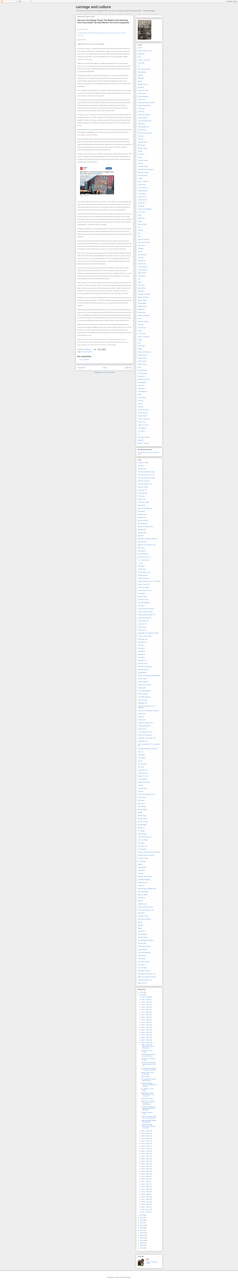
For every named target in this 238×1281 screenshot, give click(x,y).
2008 (141, 1238)
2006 (141, 1243)
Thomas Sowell (142, 416)
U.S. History (141, 431)
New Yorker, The (143, 846)
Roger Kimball (142, 358)
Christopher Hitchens (144, 114)
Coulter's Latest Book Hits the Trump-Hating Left (148, 1117)
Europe (140, 157)
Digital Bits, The (142, 660)
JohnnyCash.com (143, 770)
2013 (141, 1225)
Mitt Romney (141, 312)
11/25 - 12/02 (145, 1009)
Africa (139, 57)
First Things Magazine (144, 691)
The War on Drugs (143, 409)
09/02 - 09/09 (145, 1040)
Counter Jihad (142, 627)
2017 (141, 1215)
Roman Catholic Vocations (145, 907)
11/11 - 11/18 (145, 1014)
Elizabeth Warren (143, 142)
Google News (142, 713)
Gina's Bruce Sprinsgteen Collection (148, 710)
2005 (141, 1245)
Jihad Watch (141, 755)
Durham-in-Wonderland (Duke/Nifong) (149, 675)
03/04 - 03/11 (145, 1191)
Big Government (142, 523)
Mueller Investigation (144, 315)
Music (139, 318)
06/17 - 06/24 (145, 1153)
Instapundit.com (142, 741)
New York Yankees (143, 321)
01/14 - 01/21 (145, 1209)
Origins (140, 330)
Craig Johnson (142, 630)
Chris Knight (141, 108)
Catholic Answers (143, 575)
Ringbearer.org (142, 904)
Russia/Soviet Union (144, 379)
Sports (140, 394)
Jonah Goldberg (142, 267)
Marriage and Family (144, 294)
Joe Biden (141, 248)
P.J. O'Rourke (142, 333)
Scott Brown (141, 388)
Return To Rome (142, 894)
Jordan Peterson (143, 270)
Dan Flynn (141, 645)
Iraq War (140, 230)
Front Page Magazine (144, 697)
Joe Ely (140, 251)
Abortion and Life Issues (145, 50)
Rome (139, 367)
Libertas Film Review (144, 782)
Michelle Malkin (142, 306)
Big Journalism (142, 532)
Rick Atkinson (142, 897)
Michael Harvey (142, 818)
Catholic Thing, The (143, 584)
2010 (141, 1233)
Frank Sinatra (142, 184)
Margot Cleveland (83, 29)
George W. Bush (142, 200)
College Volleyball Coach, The (146, 614)
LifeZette (140, 785)
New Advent (141, 843)
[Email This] (98, 349)
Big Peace (141, 535)
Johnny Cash (141, 263)
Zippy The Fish (142, 983)
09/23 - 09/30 (145, 1032)
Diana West (141, 657)
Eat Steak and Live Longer (146, 1051)
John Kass (141, 257)
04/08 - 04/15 (145, 1179)
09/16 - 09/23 (145, 1035)
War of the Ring (142, 967)
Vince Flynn (141, 964)
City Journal (141, 605)
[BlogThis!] (100, 349)
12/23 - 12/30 (145, 999)
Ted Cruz (140, 403)
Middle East (141, 309)
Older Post (128, 368)
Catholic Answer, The (144, 572)
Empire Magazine (143, 681)
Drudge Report (142, 672)
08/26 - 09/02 (145, 1042)
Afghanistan (141, 54)
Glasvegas (141, 206)
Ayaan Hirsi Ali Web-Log (145, 508)
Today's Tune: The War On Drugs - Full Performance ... (148, 1102)
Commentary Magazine (145, 618)
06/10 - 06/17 (145, 1156)
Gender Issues (142, 196)
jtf (148, 1259)
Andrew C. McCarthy (144, 60)
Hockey (140, 221)
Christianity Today (143, 599)
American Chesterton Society (146, 472)
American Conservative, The (146, 475)
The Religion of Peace (144, 946)
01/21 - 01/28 (145, 1207)
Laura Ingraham (142, 779)
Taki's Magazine (142, 934)
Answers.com (142, 499)
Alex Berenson (142, 468)
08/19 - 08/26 (145, 1131)
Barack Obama (142, 72)
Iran (139, 227)
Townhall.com (142, 955)
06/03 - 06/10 (145, 1158)
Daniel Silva (141, 651)
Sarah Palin (141, 385)
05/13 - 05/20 (145, 1166)
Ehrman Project (142, 678)
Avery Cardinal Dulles (144, 69)
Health (140, 215)
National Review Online (144, 837)
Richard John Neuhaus (144, 352)
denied (97, 114)
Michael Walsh (142, 303)
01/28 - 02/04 (145, 1204)
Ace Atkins (141, 465)
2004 (141, 1248)
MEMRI (140, 812)
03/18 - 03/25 (145, 1186)
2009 (141, 1235)
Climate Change (142, 117)
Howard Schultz (142, 224)
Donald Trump (142, 130)
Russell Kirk (141, 376)
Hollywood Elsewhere (144, 726)
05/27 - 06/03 (145, 1161)
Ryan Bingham (142, 382)
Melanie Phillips (142, 300)
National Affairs (142, 834)
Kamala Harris (142, 273)
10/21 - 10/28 (145, 1022)
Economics (141, 136)
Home (105, 368)
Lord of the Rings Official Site (146, 794)
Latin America (142, 276)
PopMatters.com (142, 882)
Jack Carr (140, 751)
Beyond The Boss (143, 520)
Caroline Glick (142, 569)
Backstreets (141, 511)
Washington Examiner (144, 970)
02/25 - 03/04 (145, 1194)
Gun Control (141, 212)
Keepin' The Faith (143, 776)
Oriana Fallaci (142, 327)
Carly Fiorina (141, 99)
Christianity (141, 111)
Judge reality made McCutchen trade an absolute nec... (147, 1046)
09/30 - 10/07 (145, 1030)
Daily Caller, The (142, 639)
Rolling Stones (142, 364)
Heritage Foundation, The (145, 723)
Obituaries (141, 324)
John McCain (141, 260)
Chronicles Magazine (144, 602)
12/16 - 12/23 (145, 1002)
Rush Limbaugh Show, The (146, 910)
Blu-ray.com (141, 548)
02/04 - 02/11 (145, 1202)
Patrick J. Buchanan (143, 336)
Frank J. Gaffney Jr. (143, 181)
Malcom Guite (142, 797)
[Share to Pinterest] (105, 349)
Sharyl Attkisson (142, 391)
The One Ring (142, 943)
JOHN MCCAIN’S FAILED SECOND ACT (148, 1121)
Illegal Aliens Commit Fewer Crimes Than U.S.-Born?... (147, 1094)
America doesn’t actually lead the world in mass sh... (148, 1064)
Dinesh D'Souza (142, 663)
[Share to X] (101, 349)
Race (139, 343)
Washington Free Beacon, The (147, 974)
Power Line (141, 885)
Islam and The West (144, 242)
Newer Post (81, 368)
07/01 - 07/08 (145, 1148)
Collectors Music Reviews (145, 611)
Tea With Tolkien (142, 937)
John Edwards (142, 254)
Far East (140, 163)
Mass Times (141, 803)
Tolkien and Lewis (143, 425)
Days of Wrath (145, 1076)
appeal (93, 83)
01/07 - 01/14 (145, 1212)
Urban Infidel (141, 958)
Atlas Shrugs (141, 505)
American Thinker (143, 487)
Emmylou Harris (142, 148)
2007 (141, 1240)
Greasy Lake (141, 719)
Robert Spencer (142, 355)
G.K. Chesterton (142, 187)
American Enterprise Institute (146, 478)
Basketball (141, 78)
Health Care (141, 218)
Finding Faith (141, 688)
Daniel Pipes (141, 123)
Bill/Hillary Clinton (143, 84)
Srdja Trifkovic (142, 397)
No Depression (142, 849)
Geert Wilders (142, 194)
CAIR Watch (141, 566)
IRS (139, 233)
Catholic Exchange (143, 578)
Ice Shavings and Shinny (145, 732)
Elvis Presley (141, 145)
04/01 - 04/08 (145, 1181)
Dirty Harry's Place (143, 669)
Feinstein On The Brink (144, 684)
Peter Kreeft (141, 870)
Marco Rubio (141, 288)
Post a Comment (84, 359)
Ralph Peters (141, 346)
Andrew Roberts (142, 493)
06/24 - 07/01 (145, 1151)
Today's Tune (142, 422)
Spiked (140, 928)
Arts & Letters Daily (143, 502)
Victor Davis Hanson (144, 437)
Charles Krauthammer (144, 105)
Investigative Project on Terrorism (147, 748)
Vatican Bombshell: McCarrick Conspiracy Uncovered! (148, 1126)
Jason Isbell (141, 245)
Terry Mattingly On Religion (146, 940)
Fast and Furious (143, 166)
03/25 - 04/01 (145, 1184)
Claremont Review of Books (146, 608)
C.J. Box (140, 563)
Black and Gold (142, 541)
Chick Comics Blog (143, 587)
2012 (141, 1227)
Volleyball (140, 440)
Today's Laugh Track (144, 419)
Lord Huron (141, 285)
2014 (141, 1222)
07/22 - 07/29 (145, 1141)
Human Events (142, 729)
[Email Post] (94, 349)
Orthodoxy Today (143, 858)
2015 (141, 1220)
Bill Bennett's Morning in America (147, 538)
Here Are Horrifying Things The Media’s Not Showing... (148, 1084)
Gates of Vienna (142, 700)
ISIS (139, 236)
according (111, 75)
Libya (139, 282)
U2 (138, 434)
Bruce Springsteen (143, 96)
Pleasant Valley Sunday (145, 876)
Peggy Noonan (142, 867)
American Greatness (144, 481)
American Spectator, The (145, 484)
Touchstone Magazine (144, 952)
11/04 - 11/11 (145, 1017)
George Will (141, 203)
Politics (140, 340)
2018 (141, 994)
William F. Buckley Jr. (144, 443)
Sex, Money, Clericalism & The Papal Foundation (148, 1069)
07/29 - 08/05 (145, 1138)
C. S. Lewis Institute (143, 560)
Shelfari (140, 922)
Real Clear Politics (143, 891)
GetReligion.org (142, 703)
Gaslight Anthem (142, 190)
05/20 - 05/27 (145, 1164)
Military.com (141, 828)
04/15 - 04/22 (145, 1176)
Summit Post (141, 931)
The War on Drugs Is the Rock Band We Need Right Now (148, 1108)
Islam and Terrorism (87, 351)
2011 (141, 1230)
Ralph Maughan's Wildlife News (147, 888)
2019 (141, 992)
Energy (140, 151)
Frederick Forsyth (143, 694)
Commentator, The (143, 621)
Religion (140, 349)
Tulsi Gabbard (142, 428)
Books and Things (143, 90)
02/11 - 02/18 (145, 1199)
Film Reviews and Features (146, 169)
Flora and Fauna (143, 175)
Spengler (140, 925)
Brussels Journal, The (144, 557)
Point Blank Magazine (144, 879)
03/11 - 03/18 (145, 1189)
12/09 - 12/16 (145, 1004)
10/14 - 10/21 (145, 1025)
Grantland (141, 716)
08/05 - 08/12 (145, 1136)
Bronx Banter (141, 551)
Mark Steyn (141, 291)
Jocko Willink (141, 758)
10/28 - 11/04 (145, 1020)
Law (139, 279)
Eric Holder (141, 154)
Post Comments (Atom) (108, 372)
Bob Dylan (141, 87)
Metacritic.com (142, 815)
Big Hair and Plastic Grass (145, 526)
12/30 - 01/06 (145, 997)
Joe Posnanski (142, 764)
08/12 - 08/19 (145, 1133)
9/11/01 (140, 47)
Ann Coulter (141, 63)
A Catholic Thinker (143, 462)
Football (140, 178)
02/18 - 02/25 (145, 1197)
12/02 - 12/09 (145, 1007)
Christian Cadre (142, 596)
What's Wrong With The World (147, 977)
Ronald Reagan (142, 370)
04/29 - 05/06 (145, 1171)
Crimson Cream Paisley (145, 636)
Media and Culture (143, 297)
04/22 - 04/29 (145, 1174)
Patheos (140, 864)
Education (141, 139)
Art (138, 66)
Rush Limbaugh (142, 373)
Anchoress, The (142, 490)
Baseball (140, 75)
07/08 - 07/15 (145, 1146)
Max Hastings (142, 806)
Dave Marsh (141, 654)
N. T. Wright (141, 831)
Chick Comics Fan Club (145, 590)
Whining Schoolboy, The (145, 980)
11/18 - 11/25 (145, 1012)
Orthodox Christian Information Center (149, 852)
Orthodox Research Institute (146, 855)
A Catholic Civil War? (147, 1098)
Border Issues (142, 93)
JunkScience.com (143, 773)
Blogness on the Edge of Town (147, 545)
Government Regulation (145, 209)
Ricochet (140, 901)
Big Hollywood (142, 529)
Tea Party (140, 400)
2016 (141, 1217)
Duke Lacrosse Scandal (145, 133)
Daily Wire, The (142, 642)
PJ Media (140, 873)
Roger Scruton (142, 361)
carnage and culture (93, 7)
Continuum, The (142, 624)
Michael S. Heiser (143, 821)
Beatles (140, 81)
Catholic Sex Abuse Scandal (146, 102)
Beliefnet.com (142, 517)
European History (143, 160)
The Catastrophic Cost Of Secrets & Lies (148, 1079)
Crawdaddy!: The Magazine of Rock (148, 633)
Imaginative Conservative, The (147, 738)
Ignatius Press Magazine (145, 735)
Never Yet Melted (143, 840)
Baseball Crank (142, 514)
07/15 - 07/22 (145, 1143)
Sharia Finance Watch (144, 919)
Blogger (128, 1277)
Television (141, 406)
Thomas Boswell (142, 413)
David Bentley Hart (143, 127)
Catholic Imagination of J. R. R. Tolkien (149, 581)
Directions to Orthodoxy (145, 666)
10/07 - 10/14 (145, 1027)
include (87, 54)
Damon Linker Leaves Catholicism (147, 1073)
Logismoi (140, 791)
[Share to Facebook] (103, 349)
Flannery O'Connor (143, 172)
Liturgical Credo (142, 788)
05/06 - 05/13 (145, 1169)
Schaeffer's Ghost (143, 916)
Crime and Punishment (144, 121)
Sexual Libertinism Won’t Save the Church (148, 1055)
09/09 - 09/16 (145, 1037)
